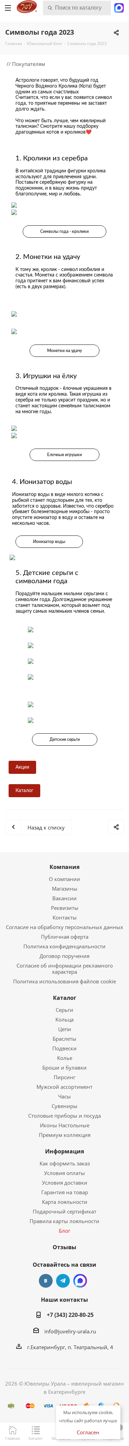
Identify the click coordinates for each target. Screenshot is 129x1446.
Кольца (64, 1019)
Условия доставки (64, 1182)
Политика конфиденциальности (64, 946)
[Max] (119, 7)
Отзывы (64, 1247)
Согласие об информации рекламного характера (65, 968)
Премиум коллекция (64, 1134)
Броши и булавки (64, 1067)
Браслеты (64, 1038)
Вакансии (64, 898)
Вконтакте (46, 1281)
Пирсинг (64, 1077)
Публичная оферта (64, 936)
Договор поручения (64, 955)
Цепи (64, 1029)
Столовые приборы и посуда (64, 1115)
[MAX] (80, 1281)
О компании (64, 878)
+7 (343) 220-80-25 (70, 1315)
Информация (64, 1151)
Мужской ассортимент (64, 1086)
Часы (64, 1096)
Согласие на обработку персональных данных (64, 927)
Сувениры (64, 1106)
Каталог (64, 998)
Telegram (63, 1281)
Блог (64, 1230)
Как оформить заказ (65, 1163)
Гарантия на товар (64, 1192)
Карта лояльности (64, 1201)
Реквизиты (64, 907)
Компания (64, 867)
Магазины (64, 888)
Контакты (65, 917)
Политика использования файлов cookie (64, 981)
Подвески (64, 1048)
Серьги (64, 1009)
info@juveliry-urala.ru (70, 1331)
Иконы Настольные (64, 1125)
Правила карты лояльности (64, 1221)
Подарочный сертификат (64, 1211)
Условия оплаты (64, 1173)
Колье (64, 1057)
